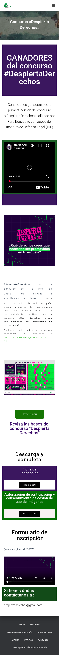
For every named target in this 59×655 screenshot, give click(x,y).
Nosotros (35, 625)
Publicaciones (45, 632)
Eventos (28, 640)
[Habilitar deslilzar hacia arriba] (53, 649)
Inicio (22, 625)
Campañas (43, 640)
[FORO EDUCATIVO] (9, 5)
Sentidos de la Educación (19, 632)
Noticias (15, 640)
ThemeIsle (42, 647)
